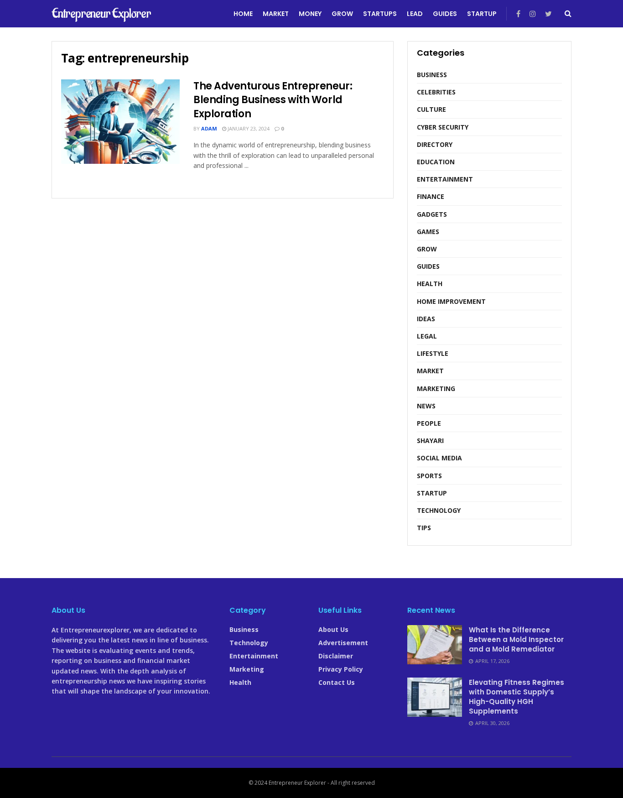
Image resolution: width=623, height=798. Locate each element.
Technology (439, 510)
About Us (333, 629)
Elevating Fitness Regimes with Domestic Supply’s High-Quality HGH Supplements (516, 697)
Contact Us (336, 682)
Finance (430, 196)
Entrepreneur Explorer (101, 13)
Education (436, 161)
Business (432, 74)
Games (428, 231)
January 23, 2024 (248, 128)
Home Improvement (451, 301)
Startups (380, 13)
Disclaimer (335, 656)
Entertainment (445, 179)
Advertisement (343, 642)
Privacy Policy (340, 669)
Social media (439, 458)
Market (276, 13)
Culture (431, 109)
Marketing (436, 388)
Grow (342, 13)
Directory (434, 144)
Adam (209, 128)
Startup (482, 13)
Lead (415, 13)
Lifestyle (432, 353)
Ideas (426, 318)
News (426, 406)
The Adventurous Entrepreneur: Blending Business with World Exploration (272, 100)
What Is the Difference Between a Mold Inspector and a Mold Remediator (516, 639)
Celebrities (436, 92)
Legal (427, 336)
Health (429, 283)
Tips (424, 527)
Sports (429, 475)
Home (243, 13)
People (429, 423)
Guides (445, 13)
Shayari (430, 440)
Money (310, 13)
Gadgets (432, 214)
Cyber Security (442, 127)
